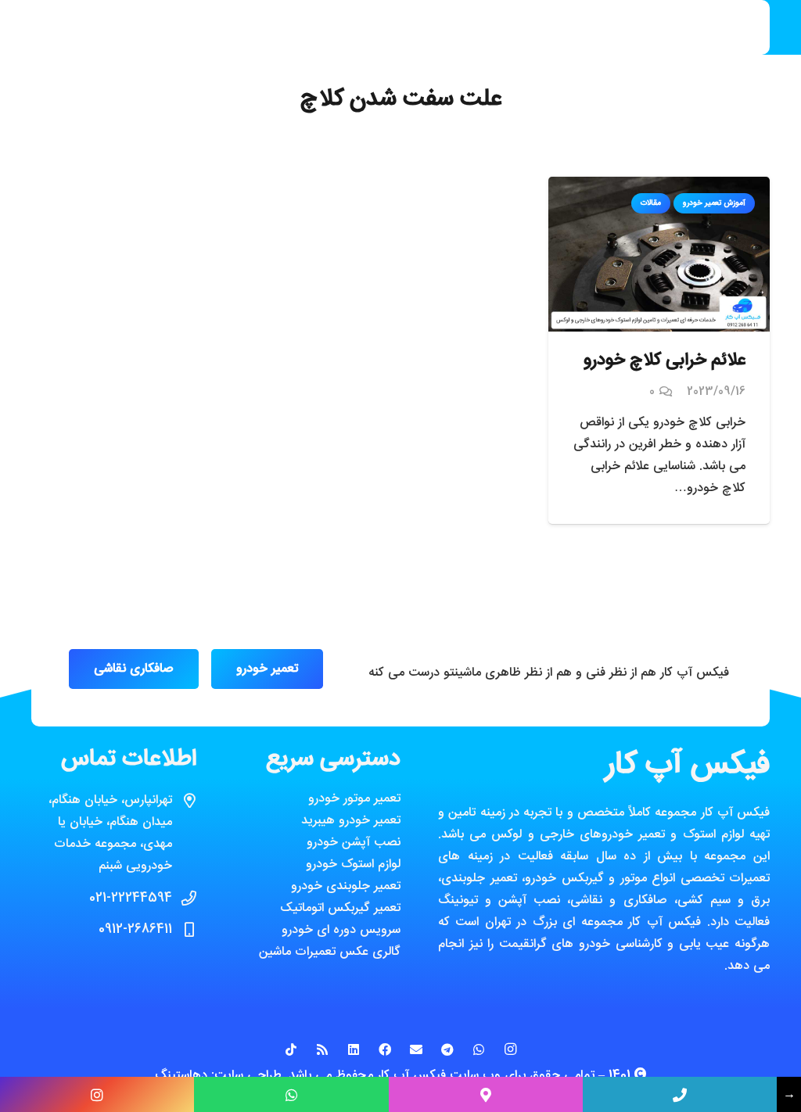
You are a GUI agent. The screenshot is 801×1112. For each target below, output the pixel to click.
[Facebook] (384, 1049)
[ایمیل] (416, 1049)
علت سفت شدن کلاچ (400, 100)
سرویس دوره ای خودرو (341, 930)
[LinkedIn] (353, 1049)
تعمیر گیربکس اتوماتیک (340, 908)
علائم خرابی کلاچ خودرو (664, 360)
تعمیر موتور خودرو (354, 798)
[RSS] (322, 1049)
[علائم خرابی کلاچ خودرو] (659, 187)
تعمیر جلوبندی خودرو (345, 886)
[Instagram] (510, 1049)
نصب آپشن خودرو (353, 842)
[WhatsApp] (478, 1049)
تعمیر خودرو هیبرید (350, 820)
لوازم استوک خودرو (353, 864)
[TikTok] (291, 1049)
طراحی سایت (248, 1075)
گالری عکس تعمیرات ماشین (329, 952)
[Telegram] (447, 1049)
